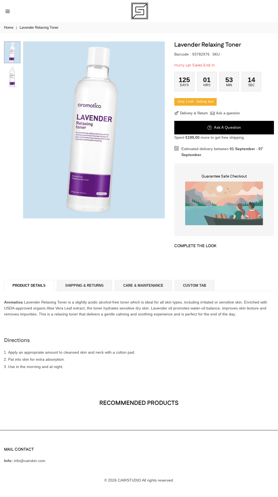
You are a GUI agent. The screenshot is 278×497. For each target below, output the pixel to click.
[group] (94, 129)
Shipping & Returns (84, 285)
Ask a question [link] (228, 113)
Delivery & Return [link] (194, 113)
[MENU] (7, 11)
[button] (155, 130)
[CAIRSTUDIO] (139, 10)
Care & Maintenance (143, 285)
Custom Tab (194, 285)
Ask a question (227, 127)
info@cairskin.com (29, 461)
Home (8, 27)
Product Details (29, 285)
